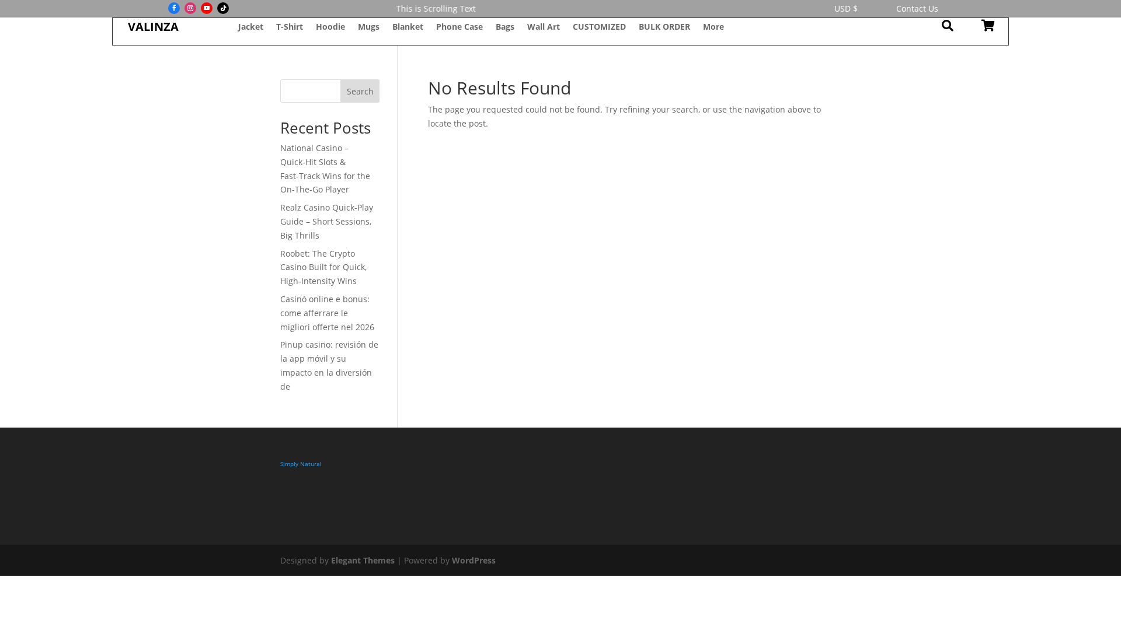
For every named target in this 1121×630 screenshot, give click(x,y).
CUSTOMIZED (599, 27)
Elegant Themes (363, 560)
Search (360, 91)
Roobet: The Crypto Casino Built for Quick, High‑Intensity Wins (323, 267)
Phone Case (459, 27)
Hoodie (330, 27)
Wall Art (543, 27)
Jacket (250, 27)
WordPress (474, 560)
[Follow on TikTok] (223, 8)
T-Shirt (289, 27)
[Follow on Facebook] (174, 8)
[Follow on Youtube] (207, 8)
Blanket (407, 27)
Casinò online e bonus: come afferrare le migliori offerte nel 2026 (327, 312)
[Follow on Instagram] (190, 8)
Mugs (369, 27)
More (713, 27)
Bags (505, 27)
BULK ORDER (664, 27)
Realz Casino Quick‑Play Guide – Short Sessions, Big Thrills (326, 221)
